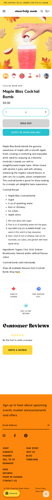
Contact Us (10, 480)
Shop (6, 448)
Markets (8, 452)
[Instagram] (4, 436)
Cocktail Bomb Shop (13, 86)
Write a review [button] (17, 350)
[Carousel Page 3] (22, 76)
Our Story (32, 448)
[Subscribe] (48, 425)
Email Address (8, 422)
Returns (8, 473)
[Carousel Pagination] (26, 76)
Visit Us (30, 452)
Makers (7, 455)
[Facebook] (15, 436)
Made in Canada (13, 476)
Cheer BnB (32, 459)
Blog (29, 455)
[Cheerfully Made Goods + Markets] (26, 11)
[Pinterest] (26, 436)
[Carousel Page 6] (46, 76)
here (17, 271)
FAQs (5, 469)
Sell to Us (9, 459)
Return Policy (41, 491)
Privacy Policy (40, 488)
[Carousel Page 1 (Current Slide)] (6, 76)
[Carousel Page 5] (38, 76)
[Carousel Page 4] (30, 76)
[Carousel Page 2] (14, 76)
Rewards (8, 463)
